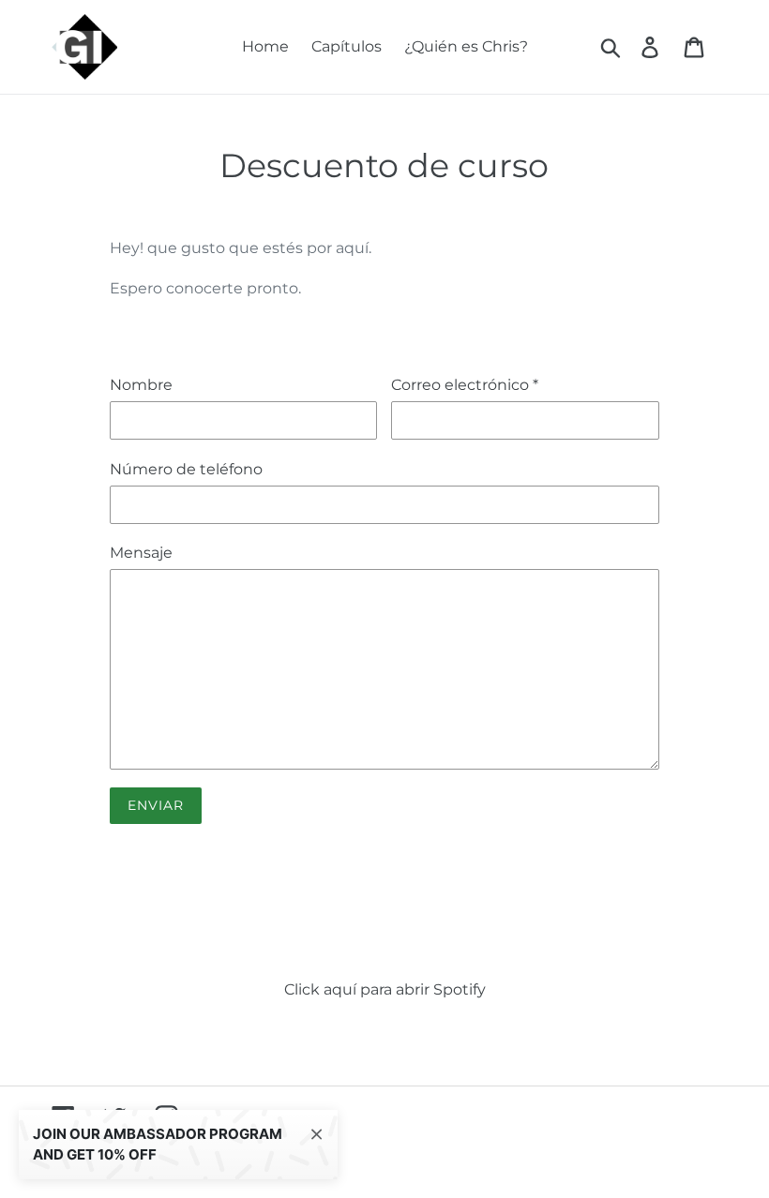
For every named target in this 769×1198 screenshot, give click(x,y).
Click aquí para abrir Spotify (385, 989)
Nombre (141, 385)
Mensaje (141, 553)
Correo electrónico (464, 385)
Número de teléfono (186, 469)
